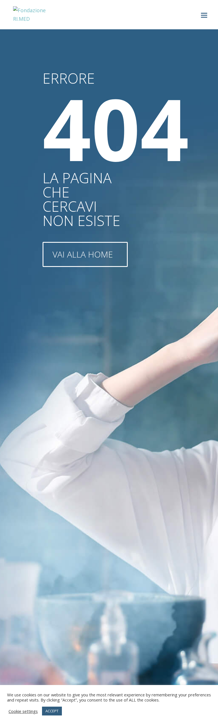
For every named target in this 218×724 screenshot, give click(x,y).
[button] (204, 15)
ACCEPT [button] (51, 710)
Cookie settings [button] (23, 711)
